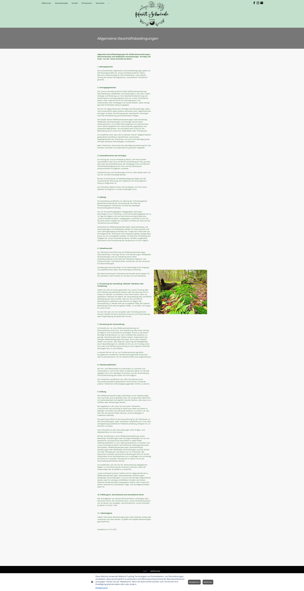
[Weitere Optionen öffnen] (109, 3)
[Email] (261, 2)
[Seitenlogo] (152, 14)
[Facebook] (254, 2)
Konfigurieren (101, 587)
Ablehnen (208, 582)
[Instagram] (257, 2)
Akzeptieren (194, 582)
